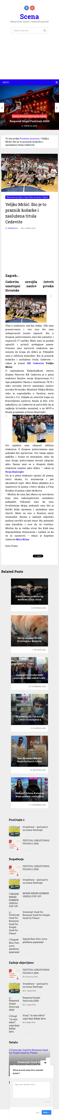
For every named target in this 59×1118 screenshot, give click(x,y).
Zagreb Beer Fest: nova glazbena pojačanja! (35, 940)
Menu (6, 82)
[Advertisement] (29, 59)
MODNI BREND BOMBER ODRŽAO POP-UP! (36, 895)
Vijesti (45, 197)
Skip (38, 1112)
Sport (21, 197)
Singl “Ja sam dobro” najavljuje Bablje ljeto (34, 1017)
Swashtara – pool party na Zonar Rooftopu (35, 828)
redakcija (13, 228)
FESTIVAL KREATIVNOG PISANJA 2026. (36, 842)
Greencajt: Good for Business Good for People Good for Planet (36, 915)
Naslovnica (11, 197)
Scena (29, 16)
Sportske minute (32, 197)
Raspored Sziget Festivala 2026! (31, 999)
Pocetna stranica (29, 138)
